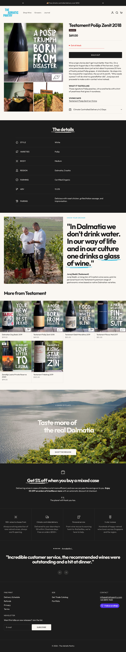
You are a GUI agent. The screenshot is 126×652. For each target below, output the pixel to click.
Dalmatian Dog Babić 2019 (12, 335)
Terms (6, 609)
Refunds (7, 601)
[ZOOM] (57, 76)
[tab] (25, 293)
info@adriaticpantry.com (111, 597)
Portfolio (56, 601)
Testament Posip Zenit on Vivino (83, 101)
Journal (47, 13)
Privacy (7, 605)
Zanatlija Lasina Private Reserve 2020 (14, 376)
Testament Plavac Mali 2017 (107, 335)
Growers (37, 13)
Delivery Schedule (12, 597)
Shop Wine (27, 13)
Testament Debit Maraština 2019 (77, 335)
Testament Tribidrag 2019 (43, 375)
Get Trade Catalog (60, 597)
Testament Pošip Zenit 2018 (44, 335)
